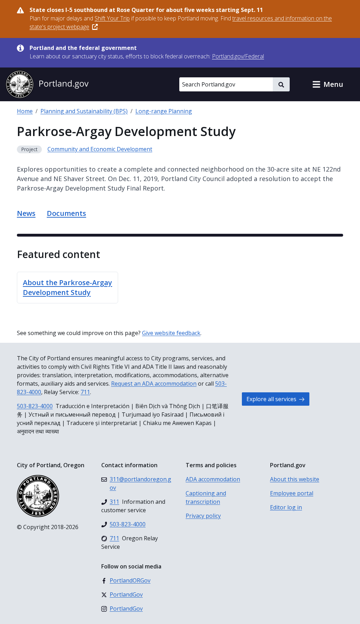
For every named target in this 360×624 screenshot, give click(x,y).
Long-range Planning (163, 111)
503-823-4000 (35, 406)
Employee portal (291, 493)
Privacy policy (203, 516)
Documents (66, 213)
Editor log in (286, 507)
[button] (327, 84)
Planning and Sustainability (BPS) (84, 111)
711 (85, 392)
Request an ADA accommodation (154, 383)
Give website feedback (171, 333)
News (26, 213)
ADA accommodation (213, 479)
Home (25, 111)
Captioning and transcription (206, 497)
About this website (294, 479)
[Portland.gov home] (47, 84)
